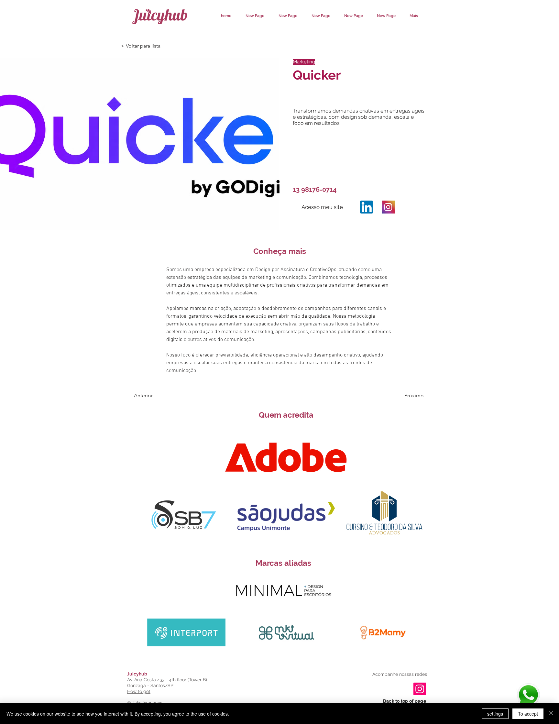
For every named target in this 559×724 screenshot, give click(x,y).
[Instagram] (366, 207)
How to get (138, 691)
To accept (528, 713)
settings (495, 713)
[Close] (551, 713)
